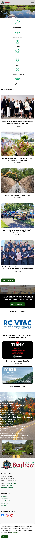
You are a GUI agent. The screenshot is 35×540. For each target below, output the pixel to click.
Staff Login (4, 504)
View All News (8, 280)
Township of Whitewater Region (12, 438)
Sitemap (4, 496)
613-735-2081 (8, 485)
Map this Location (7, 487)
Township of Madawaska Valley (12, 431)
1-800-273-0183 (11, 483)
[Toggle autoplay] (33, 16)
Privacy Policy (15, 532)
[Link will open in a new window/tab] (17, 447)
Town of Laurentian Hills (9, 419)
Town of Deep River (7, 410)
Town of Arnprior (6, 403)
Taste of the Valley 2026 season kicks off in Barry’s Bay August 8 (17, 231)
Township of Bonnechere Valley (12, 405)
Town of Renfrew (7, 424)
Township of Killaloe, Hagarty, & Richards (16, 417)
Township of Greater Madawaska (13, 426)
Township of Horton (8, 415)
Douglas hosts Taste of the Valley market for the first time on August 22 (17, 159)
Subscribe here (18, 304)
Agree (5, 537)
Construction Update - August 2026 (17, 195)
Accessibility (5, 498)
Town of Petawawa (7, 422)
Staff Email (4, 506)
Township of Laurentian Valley (12, 428)
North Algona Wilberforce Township (14, 435)
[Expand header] (32, 2)
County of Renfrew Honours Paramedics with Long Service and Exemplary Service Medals (17, 268)
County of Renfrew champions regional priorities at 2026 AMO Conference (17, 122)
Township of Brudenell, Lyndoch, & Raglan (16, 408)
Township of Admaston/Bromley (12, 401)
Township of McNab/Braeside (11, 433)
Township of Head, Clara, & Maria (13, 412)
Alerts (3, 502)
